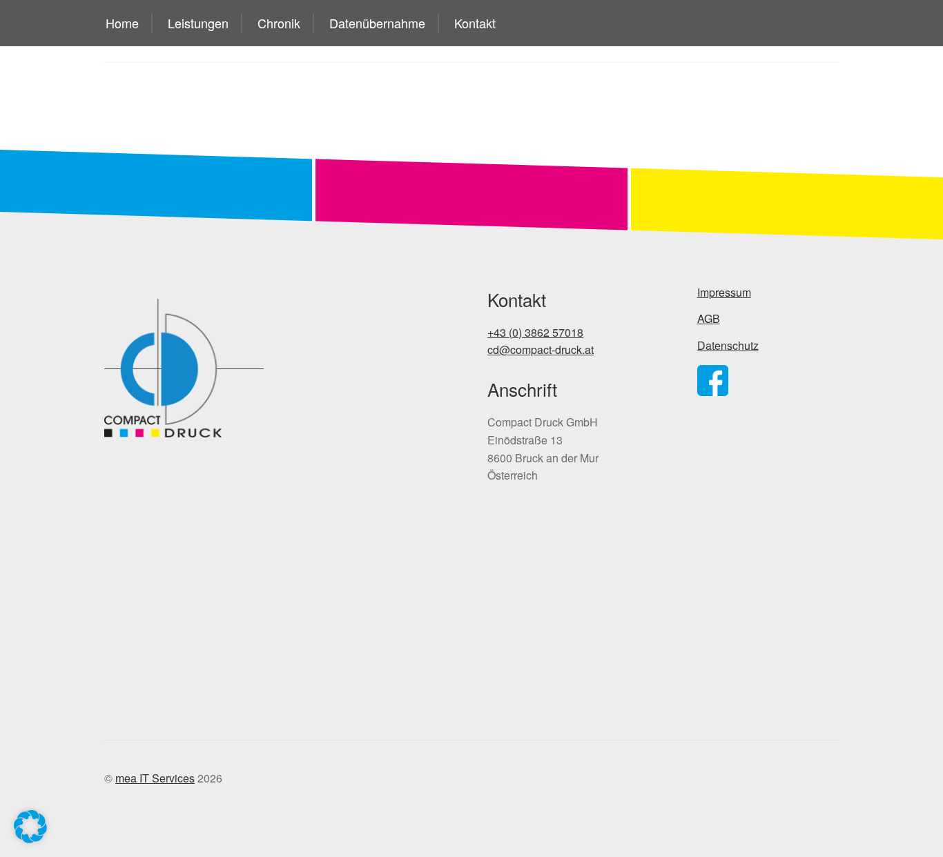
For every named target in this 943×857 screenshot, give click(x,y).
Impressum (724, 292)
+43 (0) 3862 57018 (535, 332)
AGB (708, 318)
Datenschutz (728, 345)
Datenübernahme (377, 23)
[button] (30, 826)
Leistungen (198, 23)
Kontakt (475, 23)
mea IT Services (155, 778)
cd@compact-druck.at (540, 349)
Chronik (278, 23)
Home (122, 23)
